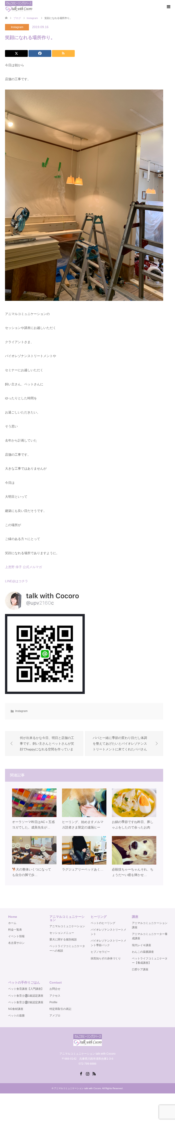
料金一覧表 (15, 929)
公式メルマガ (32, 567)
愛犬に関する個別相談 (63, 939)
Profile (53, 1002)
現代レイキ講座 (141, 945)
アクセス (54, 995)
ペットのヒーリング (103, 923)
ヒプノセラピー (100, 951)
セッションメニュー (61, 932)
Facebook (80, 1073)
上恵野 (10, 567)
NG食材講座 (15, 1009)
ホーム (12, 923)
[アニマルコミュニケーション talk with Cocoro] (18, 6)
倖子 (18, 567)
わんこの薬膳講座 (143, 951)
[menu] (168, 7)
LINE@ (10, 581)
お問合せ (54, 988)
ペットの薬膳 (16, 1015)
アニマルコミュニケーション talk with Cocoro (77, 1088)
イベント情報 (16, 936)
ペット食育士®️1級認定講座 (25, 995)
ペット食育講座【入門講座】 (26, 988)
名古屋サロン (16, 943)
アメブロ (54, 1015)
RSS (94, 1073)
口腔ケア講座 (140, 969)
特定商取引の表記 (60, 1009)
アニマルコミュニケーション (67, 926)
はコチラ (21, 581)
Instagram (17, 27)
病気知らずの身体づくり (106, 958)
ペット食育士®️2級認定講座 (25, 1002)
